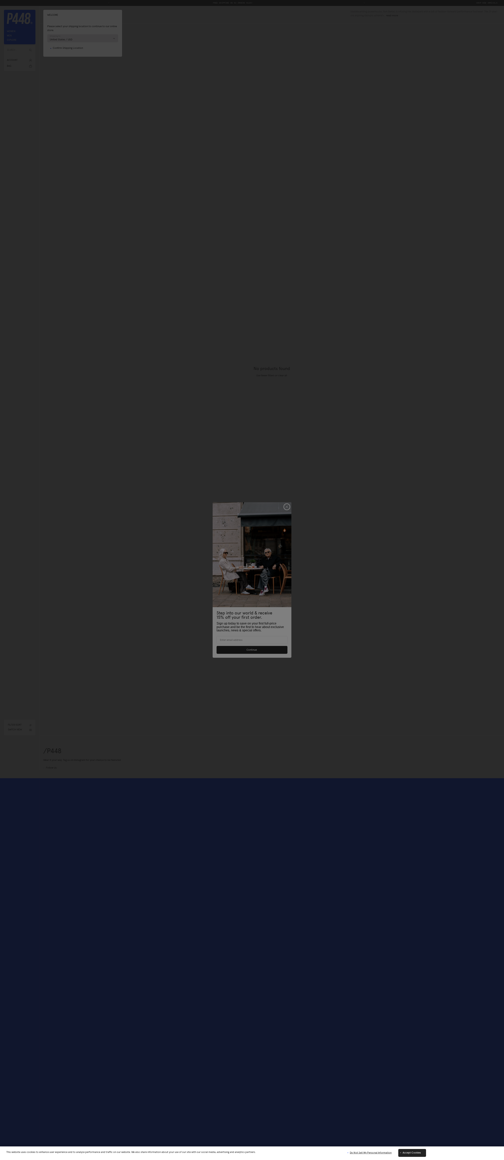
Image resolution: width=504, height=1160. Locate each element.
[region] (252, 1153)
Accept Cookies (412, 1153)
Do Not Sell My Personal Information (371, 1153)
